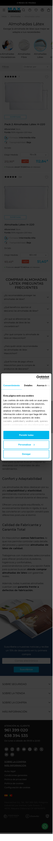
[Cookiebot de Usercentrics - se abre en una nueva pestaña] (37, 377)
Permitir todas (26, 435)
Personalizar (24, 444)
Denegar (26, 454)
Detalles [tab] (28, 385)
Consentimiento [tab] (11, 385)
